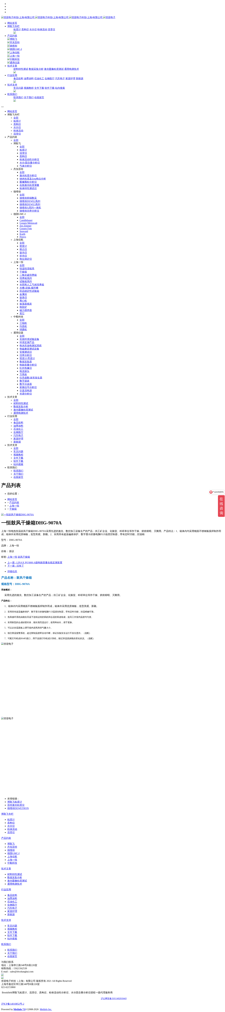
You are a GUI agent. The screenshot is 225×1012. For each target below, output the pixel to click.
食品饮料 (18, 78)
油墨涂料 (29, 78)
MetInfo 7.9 (19, 1009)
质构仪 (25, 29)
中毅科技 (15, 59)
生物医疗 (49, 78)
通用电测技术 (71, 69)
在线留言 (39, 97)
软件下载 (49, 88)
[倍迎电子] (52, 17)
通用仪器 (15, 62)
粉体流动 (42, 29)
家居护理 (70, 78)
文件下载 (39, 88)
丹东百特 (15, 42)
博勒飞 (13, 39)
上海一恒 (15, 56)
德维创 (13, 45)
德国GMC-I (16, 49)
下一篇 (15, 565)
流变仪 (51, 29)
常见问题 (18, 88)
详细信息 (12, 571)
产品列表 (12, 35)
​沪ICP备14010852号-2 (12, 1004)
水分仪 (33, 29)
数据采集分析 (36, 69)
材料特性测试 (20, 69)
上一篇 (34, 562)
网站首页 (12, 23)
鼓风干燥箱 (24, 557)
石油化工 (39, 78)
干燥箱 (13, 509)
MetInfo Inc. (46, 1009)
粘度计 (17, 29)
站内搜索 (60, 88)
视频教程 (29, 88)
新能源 (79, 78)
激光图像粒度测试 (54, 69)
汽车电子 (60, 78)
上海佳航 (15, 52)
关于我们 (29, 97)
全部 (15, 117)
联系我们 (18, 97)
